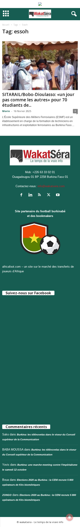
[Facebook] (22, 195)
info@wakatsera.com (51, 186)
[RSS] (40, 195)
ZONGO (7, 495)
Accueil (5, 24)
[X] (49, 195)
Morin (6, 111)
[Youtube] (58, 195)
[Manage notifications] (69, 517)
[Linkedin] (31, 195)
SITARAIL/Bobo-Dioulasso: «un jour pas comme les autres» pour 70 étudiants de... (38, 100)
